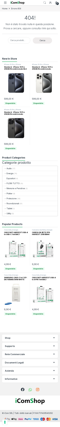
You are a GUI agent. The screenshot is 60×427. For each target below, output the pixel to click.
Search (44, 2)
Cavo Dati (8, 230)
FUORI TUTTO (13, 183)
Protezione (11, 198)
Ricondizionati (13, 203)
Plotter (9, 193)
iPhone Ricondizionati (12, 65)
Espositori (11, 178)
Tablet (9, 208)
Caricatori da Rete (39, 230)
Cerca (42, 40)
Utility (9, 213)
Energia (10, 173)
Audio (9, 168)
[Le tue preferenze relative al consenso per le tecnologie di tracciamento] (5, 422)
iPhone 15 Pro (9, 64)
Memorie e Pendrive (16, 188)
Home (4, 8)
